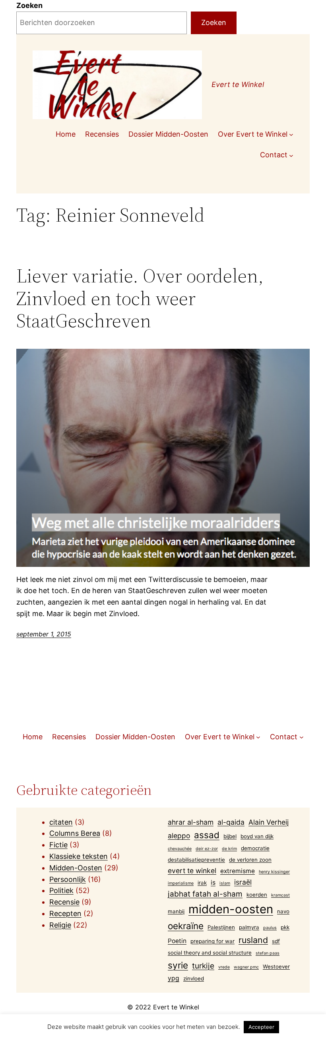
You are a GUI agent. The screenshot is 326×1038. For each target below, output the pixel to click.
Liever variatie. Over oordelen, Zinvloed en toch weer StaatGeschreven (140, 298)
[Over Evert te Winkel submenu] (291, 134)
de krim (229, 848)
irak (202, 882)
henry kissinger (274, 871)
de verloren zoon (250, 859)
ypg (173, 978)
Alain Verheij (268, 822)
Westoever (276, 966)
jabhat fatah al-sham (205, 894)
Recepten (65, 913)
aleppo (179, 835)
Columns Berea (74, 833)
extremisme (237, 871)
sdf (276, 941)
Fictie (58, 845)
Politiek (61, 890)
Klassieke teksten (78, 856)
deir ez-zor (207, 848)
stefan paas (267, 953)
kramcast (280, 895)
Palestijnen (221, 927)
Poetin (177, 941)
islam (224, 883)
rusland (253, 940)
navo (283, 911)
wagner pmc (246, 967)
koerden (256, 894)
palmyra (249, 927)
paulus (270, 927)
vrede (224, 967)
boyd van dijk (257, 836)
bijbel (230, 836)
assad (206, 834)
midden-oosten (230, 909)
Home (66, 134)
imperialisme (181, 883)
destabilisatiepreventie (196, 859)
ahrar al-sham (190, 822)
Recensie (64, 902)
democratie (255, 848)
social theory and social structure (210, 952)
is (213, 882)
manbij (176, 911)
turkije (203, 965)
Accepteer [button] (261, 1027)
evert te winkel (192, 870)
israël (243, 882)
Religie (60, 925)
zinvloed (193, 978)
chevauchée (180, 848)
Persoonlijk (67, 879)
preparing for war (212, 941)
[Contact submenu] (291, 155)
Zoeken (29, 5)
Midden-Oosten (75, 868)
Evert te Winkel (238, 84)
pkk (285, 927)
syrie (178, 965)
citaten (61, 822)
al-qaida (230, 822)
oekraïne (186, 925)
